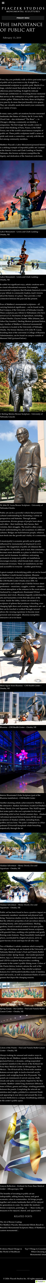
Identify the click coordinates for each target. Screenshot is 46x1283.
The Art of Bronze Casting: (11, 1222)
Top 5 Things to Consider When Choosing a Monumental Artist (35, 1252)
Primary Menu (23, 18)
